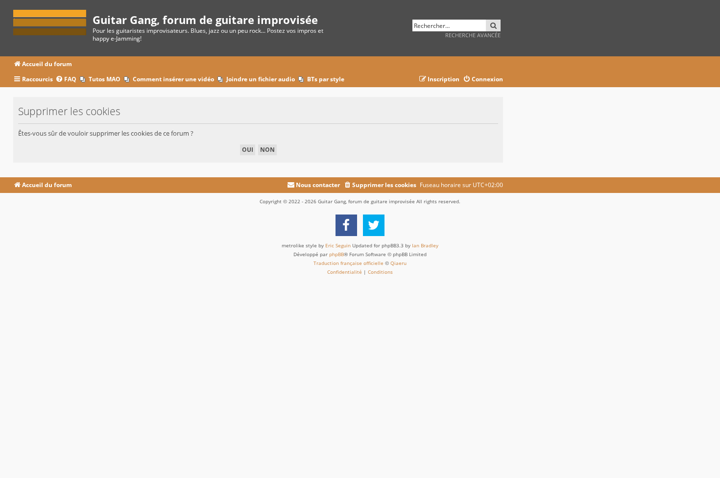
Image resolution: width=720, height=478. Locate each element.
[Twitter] (373, 225)
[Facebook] (346, 225)
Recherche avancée (473, 35)
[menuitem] (65, 79)
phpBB (336, 254)
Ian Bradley (425, 245)
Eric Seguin (338, 245)
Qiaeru (398, 263)
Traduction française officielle (348, 263)
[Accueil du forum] (53, 21)
